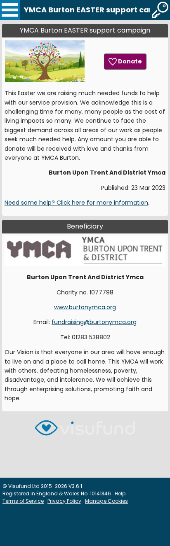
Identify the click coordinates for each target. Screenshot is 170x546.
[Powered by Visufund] (85, 431)
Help (120, 493)
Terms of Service (23, 500)
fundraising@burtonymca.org (94, 322)
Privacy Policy (64, 500)
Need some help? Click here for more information (76, 202)
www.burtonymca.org (85, 307)
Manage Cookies (106, 500)
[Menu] (10, 10)
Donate (129, 61)
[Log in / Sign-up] (160, 10)
